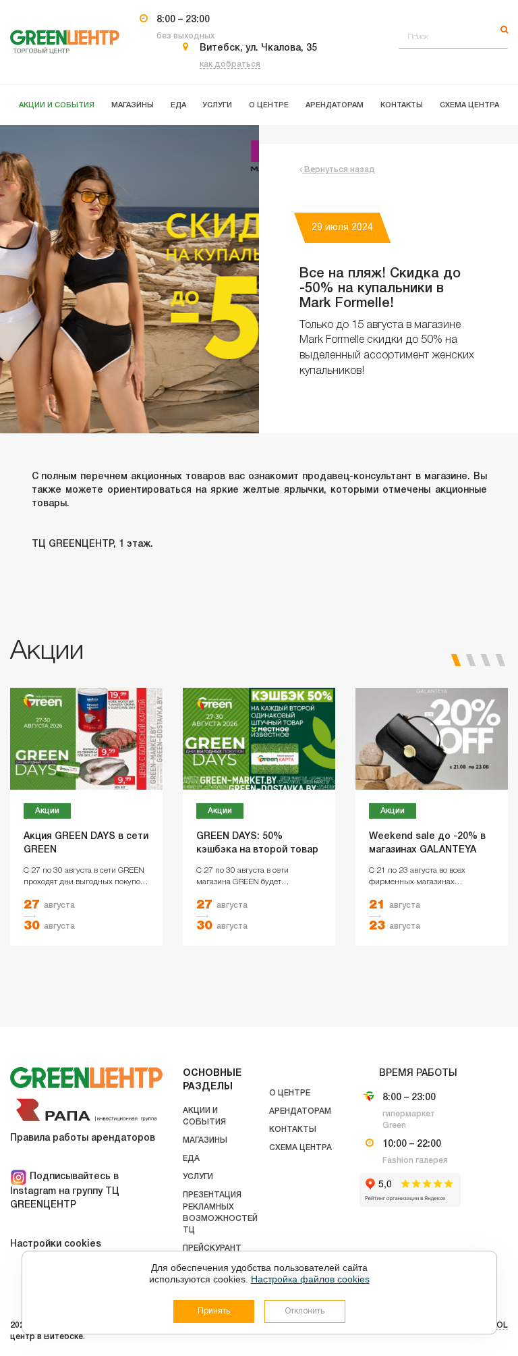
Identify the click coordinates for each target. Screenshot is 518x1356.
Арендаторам (300, 1111)
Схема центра (300, 1147)
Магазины (205, 1140)
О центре (289, 1093)
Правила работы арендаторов (82, 1138)
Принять (214, 1311)
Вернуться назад (338, 169)
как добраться (230, 64)
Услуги (198, 1177)
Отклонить (304, 1311)
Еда (191, 1158)
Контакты (292, 1129)
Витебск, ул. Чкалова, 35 (258, 48)
